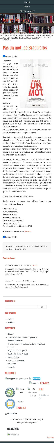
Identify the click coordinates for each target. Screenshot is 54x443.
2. (5, 281)
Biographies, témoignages (17, 351)
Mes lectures (13, 428)
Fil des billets (12, 414)
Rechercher (10, 301)
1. (5, 265)
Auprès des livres (16, 20)
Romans (11, 334)
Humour (11, 347)
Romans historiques (15, 341)
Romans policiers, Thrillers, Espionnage (22, 337)
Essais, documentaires (16, 360)
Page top (50, 437)
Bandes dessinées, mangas (18, 354)
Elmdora (34, 265)
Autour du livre (13, 357)
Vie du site (12, 364)
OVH (36, 423)
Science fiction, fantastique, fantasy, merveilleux (26, 344)
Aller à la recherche (27, 11)
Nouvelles (11, 367)
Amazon (27, 231)
